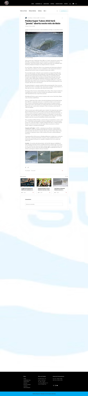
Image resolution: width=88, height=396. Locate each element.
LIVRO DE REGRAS (27, 387)
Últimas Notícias (32, 10)
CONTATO (25, 386)
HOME (25, 378)
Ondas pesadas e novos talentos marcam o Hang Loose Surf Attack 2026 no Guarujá (44, 189)
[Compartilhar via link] (28, 167)
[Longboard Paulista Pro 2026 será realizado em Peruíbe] (27, 182)
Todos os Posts (23, 10)
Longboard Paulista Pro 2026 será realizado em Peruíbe (27, 189)
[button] (57, 10)
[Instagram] (55, 385)
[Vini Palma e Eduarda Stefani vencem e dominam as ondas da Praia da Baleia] (60, 182)
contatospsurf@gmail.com (43, 382)
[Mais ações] (62, 17)
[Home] (7, 4)
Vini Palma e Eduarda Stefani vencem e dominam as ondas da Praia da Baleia (59, 189)
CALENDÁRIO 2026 (27, 380)
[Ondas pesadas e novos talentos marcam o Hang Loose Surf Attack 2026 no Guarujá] (44, 182)
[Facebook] (53, 385)
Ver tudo (66, 176)
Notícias (40, 10)
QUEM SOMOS (26, 381)
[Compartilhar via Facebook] (25, 167)
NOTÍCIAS (25, 383)
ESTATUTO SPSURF (27, 384)
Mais (45, 10)
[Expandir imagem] (31, 157)
